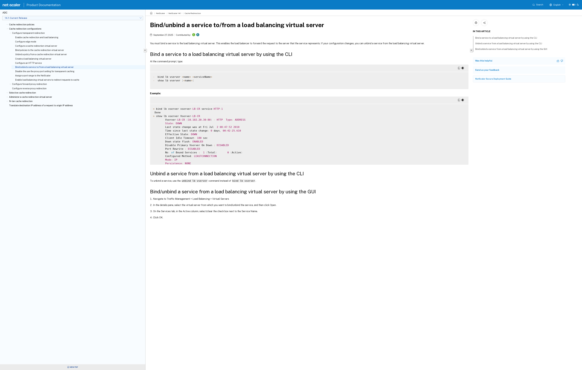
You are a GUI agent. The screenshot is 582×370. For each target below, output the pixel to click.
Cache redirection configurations (25, 29)
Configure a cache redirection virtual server (36, 46)
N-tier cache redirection (21, 101)
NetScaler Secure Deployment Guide (493, 79)
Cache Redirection (193, 13)
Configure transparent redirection (28, 33)
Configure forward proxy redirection (29, 84)
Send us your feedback (487, 70)
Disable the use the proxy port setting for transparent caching (44, 71)
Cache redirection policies (21, 24)
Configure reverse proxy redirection (29, 88)
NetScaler (160, 13)
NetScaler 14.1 (175, 13)
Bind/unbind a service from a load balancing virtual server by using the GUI (511, 49)
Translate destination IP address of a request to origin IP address (41, 105)
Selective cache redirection (22, 93)
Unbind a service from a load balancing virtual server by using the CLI (508, 43)
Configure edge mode (25, 41)
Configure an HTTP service (28, 63)
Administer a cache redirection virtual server (30, 97)
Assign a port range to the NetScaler (33, 75)
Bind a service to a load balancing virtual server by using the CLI (506, 38)
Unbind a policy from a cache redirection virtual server (41, 54)
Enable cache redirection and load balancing (36, 37)
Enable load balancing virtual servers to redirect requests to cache (47, 80)
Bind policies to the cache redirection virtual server (39, 50)
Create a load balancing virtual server (33, 59)
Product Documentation (44, 5)
